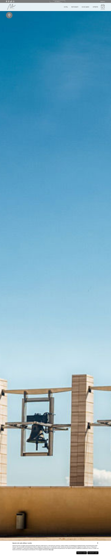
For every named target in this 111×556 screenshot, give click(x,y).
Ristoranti (74, 7)
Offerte (95, 7)
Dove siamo (85, 7)
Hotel (66, 7)
